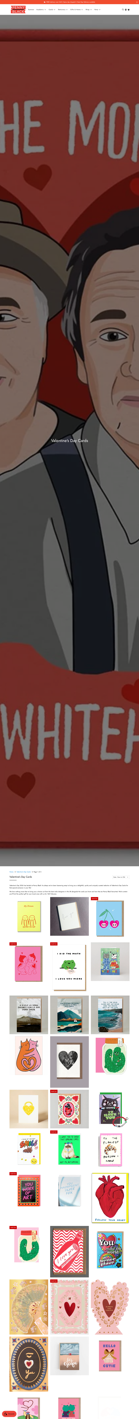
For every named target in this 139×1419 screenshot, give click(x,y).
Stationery (61, 9)
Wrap (88, 9)
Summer (31, 9)
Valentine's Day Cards (23, 872)
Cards (51, 9)
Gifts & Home (75, 9)
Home (11, 872)
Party (96, 9)
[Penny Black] (18, 9)
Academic (40, 9)
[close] (137, 2)
